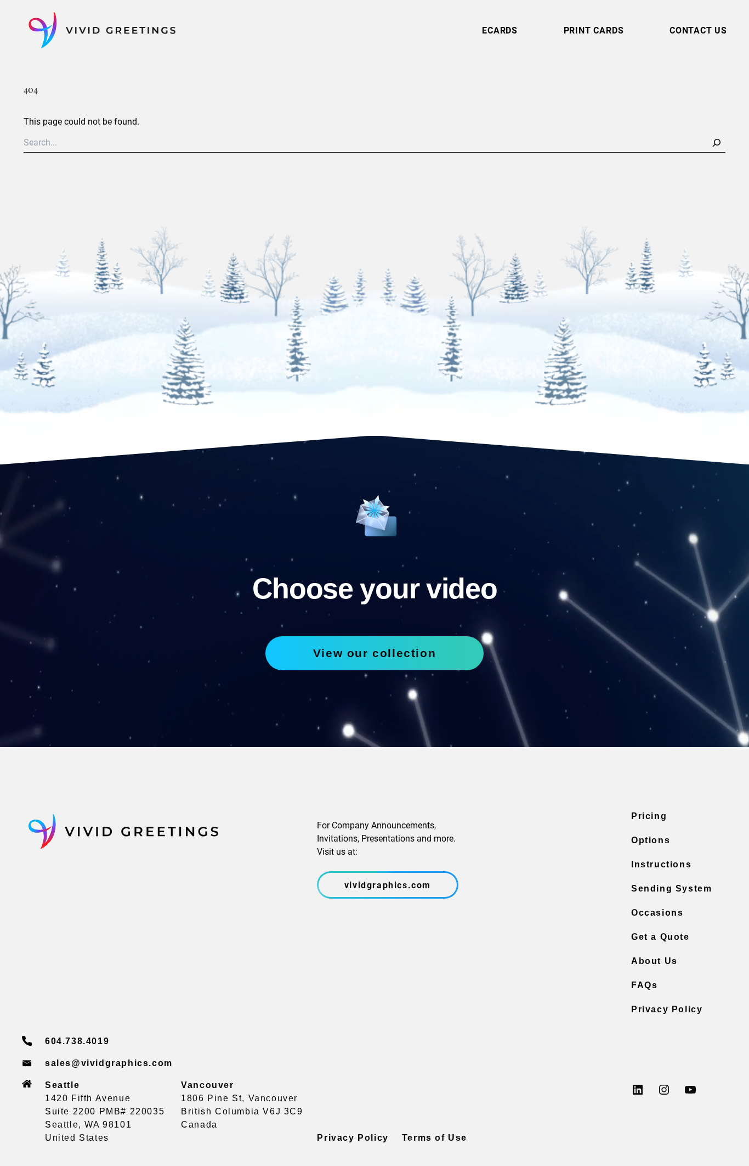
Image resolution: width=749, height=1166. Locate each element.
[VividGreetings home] (98, 30)
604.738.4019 (77, 1041)
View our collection (374, 653)
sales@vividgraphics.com (109, 1063)
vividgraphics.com (387, 884)
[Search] (716, 143)
